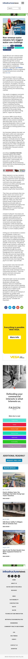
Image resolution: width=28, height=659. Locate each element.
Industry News (14, 433)
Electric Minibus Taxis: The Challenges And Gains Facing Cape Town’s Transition (13, 493)
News (12, 45)
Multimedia (14, 437)
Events (14, 424)
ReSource (14, 590)
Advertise (14, 648)
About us (14, 583)
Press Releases (18, 45)
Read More (6, 498)
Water (4, 47)
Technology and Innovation (14, 446)
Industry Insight (14, 429)
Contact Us (14, 645)
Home (14, 580)
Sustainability (14, 441)
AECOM (8, 73)
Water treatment (7, 49)
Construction (14, 603)
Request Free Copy (14, 460)
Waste (14, 606)
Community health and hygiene (14, 626)
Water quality (10, 47)
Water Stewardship (19, 47)
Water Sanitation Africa (14, 587)
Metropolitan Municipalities (14, 619)
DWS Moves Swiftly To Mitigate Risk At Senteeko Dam (12, 523)
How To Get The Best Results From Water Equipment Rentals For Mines (14, 551)
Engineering (14, 420)
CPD (14, 632)
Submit (19, 8)
